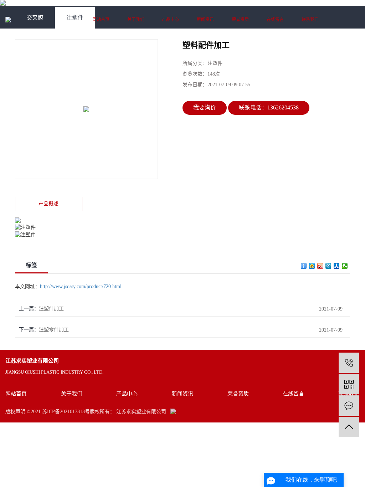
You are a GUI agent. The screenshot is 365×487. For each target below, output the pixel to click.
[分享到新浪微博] (320, 266)
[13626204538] (349, 363)
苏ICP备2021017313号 (66, 411)
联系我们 (310, 19)
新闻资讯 (205, 19)
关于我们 (135, 19)
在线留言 (275, 19)
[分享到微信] (345, 266)
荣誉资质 (240, 19)
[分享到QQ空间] (312, 266)
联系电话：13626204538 (269, 107)
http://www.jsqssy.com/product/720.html (81, 286)
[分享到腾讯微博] (328, 266)
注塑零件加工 (54, 329)
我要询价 (204, 107)
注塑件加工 (51, 308)
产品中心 (170, 19)
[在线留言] (349, 405)
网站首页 (100, 19)
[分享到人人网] (337, 266)
